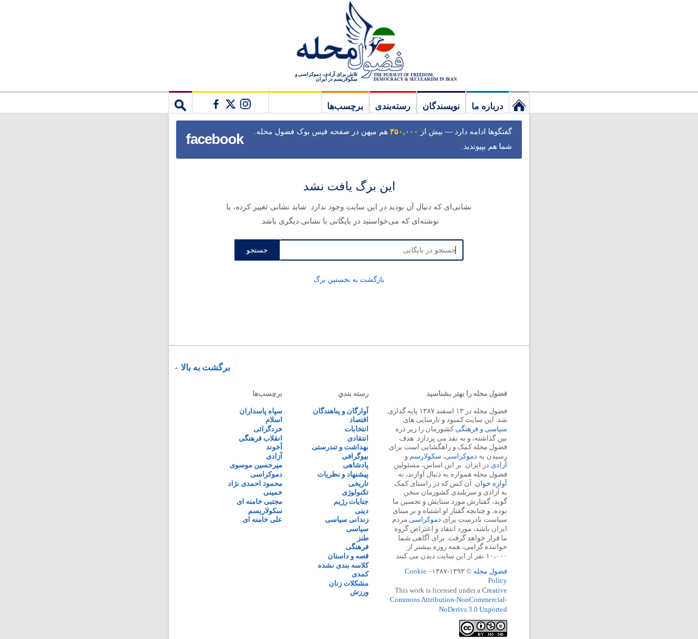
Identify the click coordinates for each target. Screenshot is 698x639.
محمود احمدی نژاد (255, 483)
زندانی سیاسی (347, 519)
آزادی (499, 465)
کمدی (360, 574)
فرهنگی (466, 429)
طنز (363, 538)
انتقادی (358, 438)
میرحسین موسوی (256, 465)
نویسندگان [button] (441, 106)
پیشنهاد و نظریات (343, 474)
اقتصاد (359, 419)
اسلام (274, 419)
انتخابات (357, 429)
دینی (362, 511)
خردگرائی (268, 429)
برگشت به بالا (205, 367)
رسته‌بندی (393, 106)
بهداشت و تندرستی (340, 447)
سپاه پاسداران (260, 411)
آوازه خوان (491, 483)
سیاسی (496, 429)
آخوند (274, 447)
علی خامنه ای (262, 519)
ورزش (359, 592)
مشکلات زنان (349, 583)
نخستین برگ (519, 102)
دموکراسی (461, 456)
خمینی (272, 492)
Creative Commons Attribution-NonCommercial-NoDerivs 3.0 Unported (448, 599)
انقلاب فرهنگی (260, 438)
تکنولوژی (355, 492)
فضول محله (349, 41)
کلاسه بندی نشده (343, 565)
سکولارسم (425, 456)
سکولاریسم (265, 511)
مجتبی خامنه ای (259, 501)
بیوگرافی (355, 456)
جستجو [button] (180, 102)
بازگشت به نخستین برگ (349, 279)
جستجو (257, 250)
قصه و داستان (348, 556)
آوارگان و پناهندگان (341, 411)
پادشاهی (356, 465)
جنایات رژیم (351, 501)
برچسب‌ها (345, 106)
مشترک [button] (230, 102)
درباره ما (487, 106)
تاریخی (358, 483)
